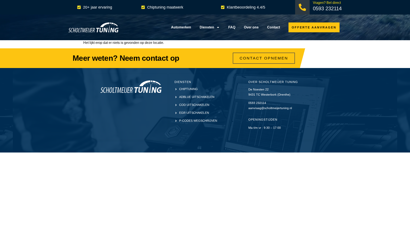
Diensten (207, 27)
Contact (273, 27)
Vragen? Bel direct (327, 2)
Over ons (251, 27)
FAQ (231, 27)
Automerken (181, 27)
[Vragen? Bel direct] (302, 7)
